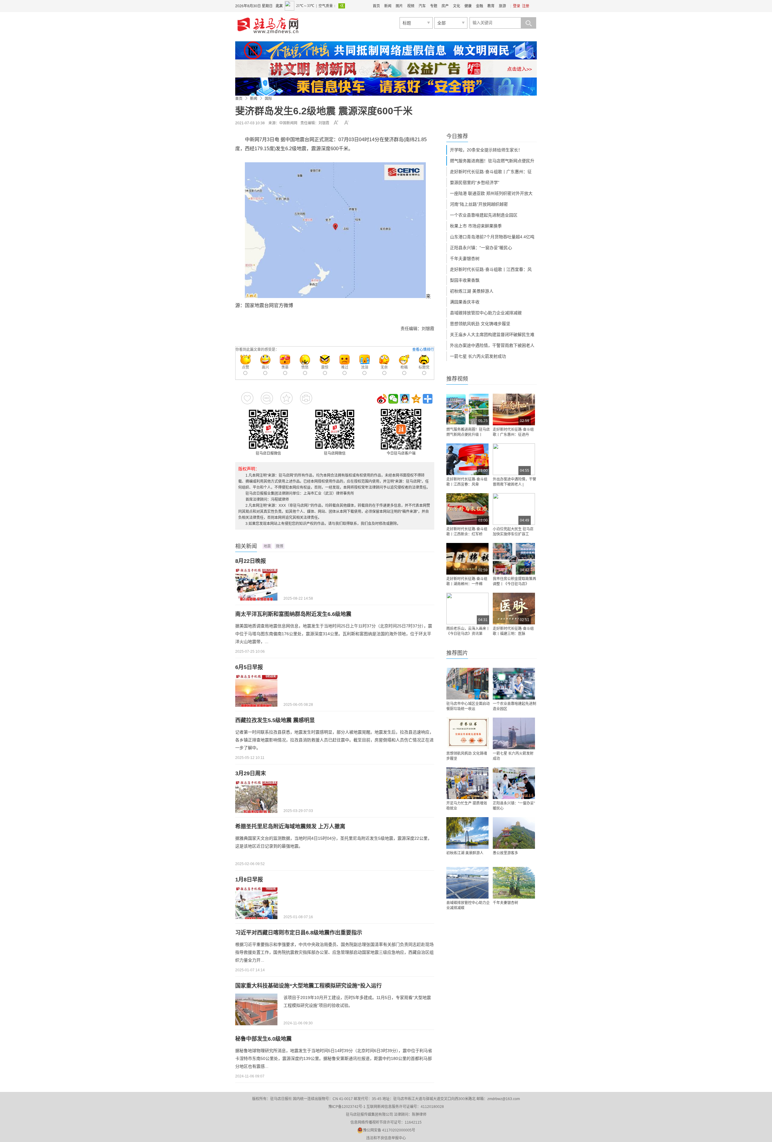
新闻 (387, 6)
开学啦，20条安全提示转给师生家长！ (486, 150)
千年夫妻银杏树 (464, 258)
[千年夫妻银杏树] (514, 883)
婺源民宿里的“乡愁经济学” (474, 182)
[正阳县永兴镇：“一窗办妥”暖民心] (514, 783)
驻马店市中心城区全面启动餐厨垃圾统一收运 (468, 706)
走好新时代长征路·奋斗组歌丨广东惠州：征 (491, 171)
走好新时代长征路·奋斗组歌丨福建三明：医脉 (513, 631)
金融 (479, 6)
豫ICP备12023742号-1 (346, 1107)
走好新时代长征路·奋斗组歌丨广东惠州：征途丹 (513, 432)
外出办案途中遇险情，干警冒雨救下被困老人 (492, 345)
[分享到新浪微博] (382, 399)
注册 (525, 6)
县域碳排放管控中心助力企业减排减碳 (486, 312)
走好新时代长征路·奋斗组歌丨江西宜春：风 (491, 269)
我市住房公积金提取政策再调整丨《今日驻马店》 (514, 581)
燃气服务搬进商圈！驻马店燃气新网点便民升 (492, 160)
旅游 (502, 6)
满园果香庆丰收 (464, 302)
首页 (376, 6)
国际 (268, 99)
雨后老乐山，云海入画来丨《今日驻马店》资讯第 (468, 631)
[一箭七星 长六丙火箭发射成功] (514, 733)
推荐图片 (457, 653)
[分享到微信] (393, 399)
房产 (445, 6)
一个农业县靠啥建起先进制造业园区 (483, 215)
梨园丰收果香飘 (464, 280)
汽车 (422, 6)
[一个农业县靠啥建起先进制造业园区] (514, 683)
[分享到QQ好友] (405, 399)
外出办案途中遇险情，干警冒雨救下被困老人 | (514, 482)
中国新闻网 (288, 123)
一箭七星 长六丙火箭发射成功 (478, 356)
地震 (267, 546)
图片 (399, 6)
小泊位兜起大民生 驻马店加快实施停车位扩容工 (513, 531)
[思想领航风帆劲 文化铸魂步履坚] (467, 733)
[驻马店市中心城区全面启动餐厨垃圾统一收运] (467, 683)
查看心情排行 (423, 349)
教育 (491, 6)
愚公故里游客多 (505, 853)
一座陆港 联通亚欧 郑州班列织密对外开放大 (491, 193)
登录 (516, 6)
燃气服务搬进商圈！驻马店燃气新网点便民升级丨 (468, 432)
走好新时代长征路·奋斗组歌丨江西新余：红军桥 (466, 531)
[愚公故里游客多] (514, 833)
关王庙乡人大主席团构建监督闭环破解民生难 (492, 334)
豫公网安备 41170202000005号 (389, 1130)
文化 (456, 6)
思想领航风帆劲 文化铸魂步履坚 (480, 323)
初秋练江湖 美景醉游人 (471, 291)
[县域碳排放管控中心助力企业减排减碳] (467, 883)
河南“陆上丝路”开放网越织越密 (479, 204)
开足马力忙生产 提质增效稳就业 (466, 806)
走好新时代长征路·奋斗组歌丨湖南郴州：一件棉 (466, 581)
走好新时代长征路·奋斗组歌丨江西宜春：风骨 (466, 482)
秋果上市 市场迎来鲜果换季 (476, 226)
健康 (468, 6)
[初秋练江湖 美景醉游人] (467, 833)
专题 (433, 6)
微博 (279, 546)
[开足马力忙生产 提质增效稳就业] (467, 783)
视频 (410, 6)
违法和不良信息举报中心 (386, 1138)
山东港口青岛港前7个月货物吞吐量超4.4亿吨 (492, 236)
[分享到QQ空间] (416, 399)
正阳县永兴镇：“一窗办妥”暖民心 (481, 247)
